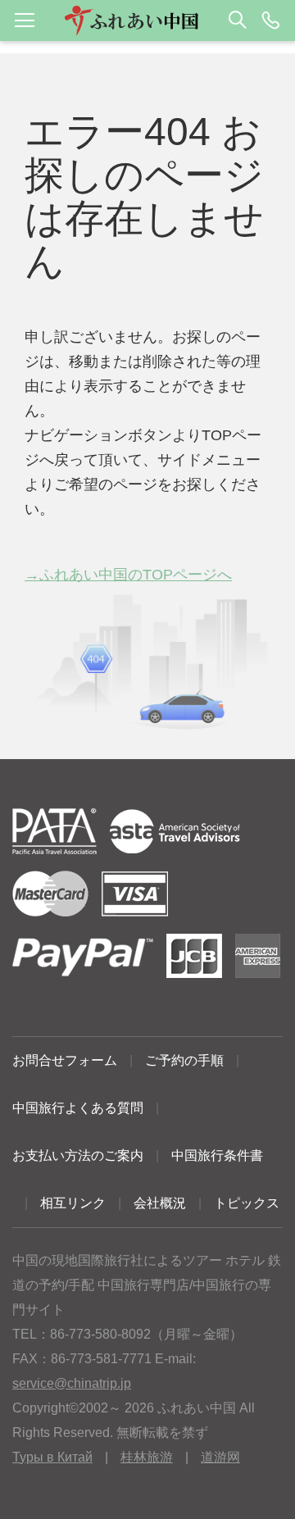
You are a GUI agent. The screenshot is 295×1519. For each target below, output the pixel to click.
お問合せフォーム (64, 1060)
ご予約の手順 (184, 1060)
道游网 (220, 1457)
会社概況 (160, 1203)
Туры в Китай (52, 1457)
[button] (147, 20)
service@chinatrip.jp (71, 1383)
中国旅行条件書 (217, 1155)
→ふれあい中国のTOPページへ (128, 574)
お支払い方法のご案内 (77, 1155)
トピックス (246, 1203)
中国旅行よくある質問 (77, 1108)
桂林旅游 (146, 1457)
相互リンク (73, 1203)
